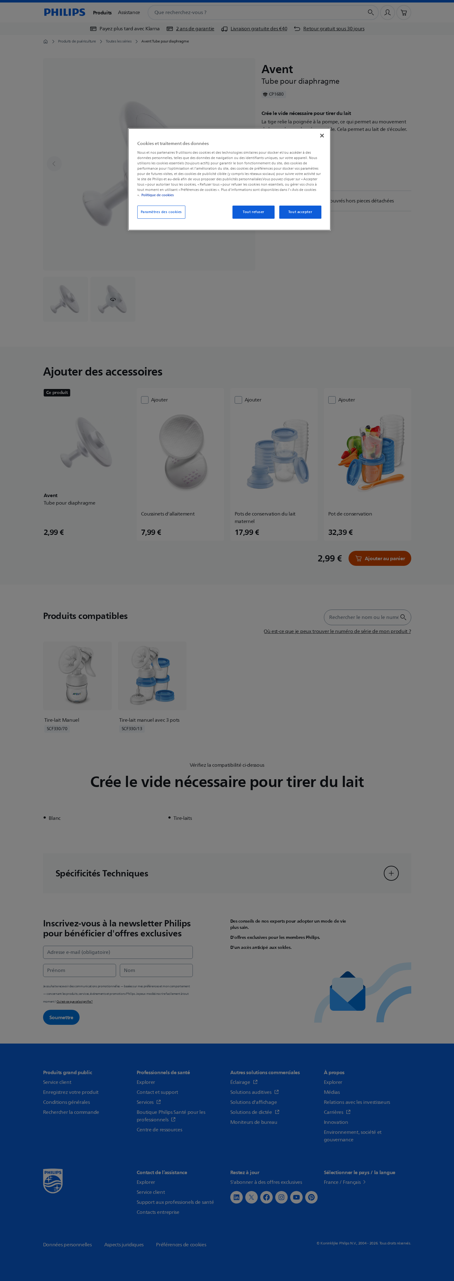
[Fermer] (322, 135)
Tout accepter (300, 212)
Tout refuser (253, 212)
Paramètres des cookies (161, 212)
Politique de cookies (157, 195)
